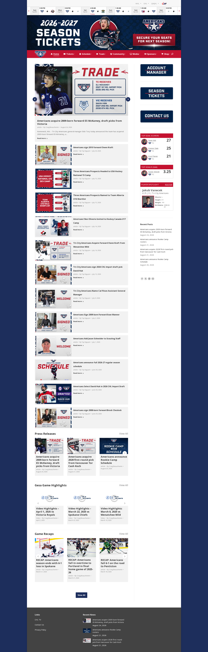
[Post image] (87, 620)
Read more (41, 138)
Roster (168, 184)
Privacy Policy (40, 630)
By (51, 127)
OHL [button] (146, 3)
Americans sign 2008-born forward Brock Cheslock (97, 410)
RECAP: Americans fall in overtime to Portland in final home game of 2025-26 (80, 566)
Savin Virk (152, 140)
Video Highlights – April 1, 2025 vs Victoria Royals (47, 511)
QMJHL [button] (154, 3)
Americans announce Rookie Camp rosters (154, 240)
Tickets (92, 14)
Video (38, 518)
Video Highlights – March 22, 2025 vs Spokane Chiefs (79, 511)
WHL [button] (138, 3)
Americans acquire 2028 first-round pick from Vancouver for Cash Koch (81, 461)
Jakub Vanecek (152, 190)
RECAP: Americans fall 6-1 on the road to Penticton (112, 563)
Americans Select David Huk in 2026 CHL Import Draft (99, 386)
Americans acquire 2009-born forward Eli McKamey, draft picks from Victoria (79, 122)
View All (123, 433)
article (39, 127)
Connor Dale (153, 148)
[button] (35, 99)
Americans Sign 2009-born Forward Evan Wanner (96, 314)
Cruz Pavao (153, 156)
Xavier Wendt (153, 171)
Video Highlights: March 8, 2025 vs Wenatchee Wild (111, 511)
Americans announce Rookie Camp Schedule (114, 460)
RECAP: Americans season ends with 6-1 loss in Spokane (49, 563)
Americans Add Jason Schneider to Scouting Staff (96, 338)
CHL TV (38, 619)
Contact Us (39, 625)
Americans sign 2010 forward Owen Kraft (93, 147)
